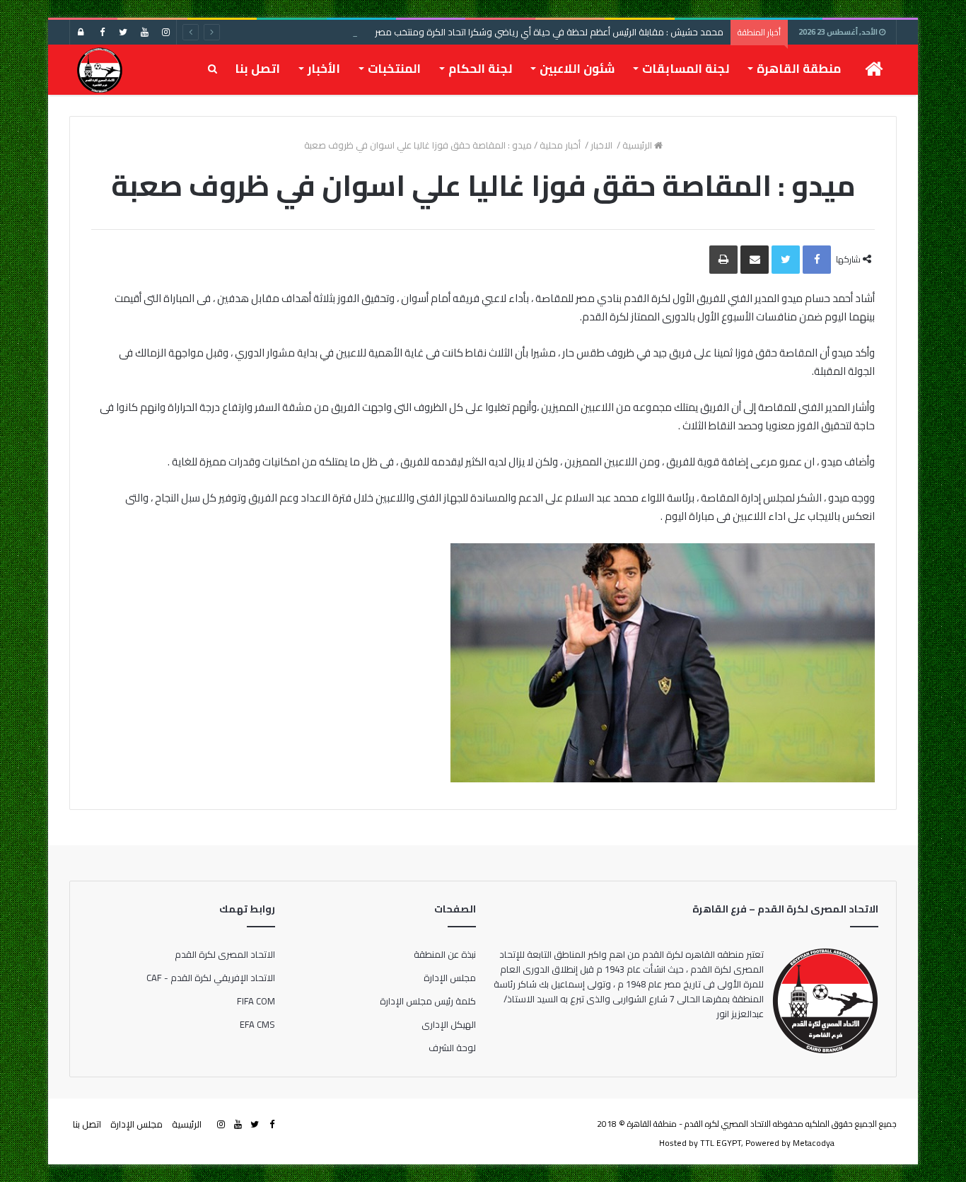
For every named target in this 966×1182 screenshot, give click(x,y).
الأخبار (324, 68)
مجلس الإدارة (450, 977)
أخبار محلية (561, 145)
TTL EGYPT (720, 1143)
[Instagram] (165, 32)
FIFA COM (256, 1000)
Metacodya (813, 1143)
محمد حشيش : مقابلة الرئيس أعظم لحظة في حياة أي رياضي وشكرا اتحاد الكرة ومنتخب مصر (549, 31)
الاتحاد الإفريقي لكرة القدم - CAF (210, 977)
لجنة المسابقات (685, 68)
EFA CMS (257, 1024)
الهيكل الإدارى (448, 1024)
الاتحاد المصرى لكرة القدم (225, 954)
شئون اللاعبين (577, 68)
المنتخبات (394, 68)
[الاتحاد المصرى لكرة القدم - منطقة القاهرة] (99, 69)
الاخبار (602, 145)
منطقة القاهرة (799, 68)
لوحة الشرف (452, 1047)
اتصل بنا (257, 68)
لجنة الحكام (480, 68)
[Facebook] (101, 32)
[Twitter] (123, 32)
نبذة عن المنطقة (445, 954)
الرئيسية (638, 145)
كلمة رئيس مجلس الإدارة (428, 1000)
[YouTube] (144, 32)
